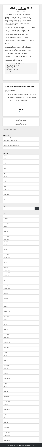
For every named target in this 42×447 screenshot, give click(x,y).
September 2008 (7, 316)
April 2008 (6, 329)
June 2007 (5, 355)
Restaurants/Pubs (7, 194)
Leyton (5, 171)
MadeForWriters (31, 445)
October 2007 (6, 344)
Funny (5, 163)
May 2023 (5, 228)
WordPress (22, 445)
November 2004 (7, 435)
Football (5, 160)
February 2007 (6, 365)
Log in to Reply (7, 101)
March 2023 (6, 234)
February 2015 (6, 252)
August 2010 (6, 295)
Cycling (5, 155)
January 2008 (6, 337)
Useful (5, 199)
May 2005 (5, 419)
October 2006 (6, 375)
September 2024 (7, 221)
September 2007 (7, 347)
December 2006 (7, 370)
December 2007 (7, 339)
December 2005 (7, 401)
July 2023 (5, 226)
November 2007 (7, 342)
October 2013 (6, 275)
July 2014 (5, 262)
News (5, 178)
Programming (6, 189)
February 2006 (6, 396)
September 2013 (7, 277)
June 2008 (5, 324)
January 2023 (6, 239)
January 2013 (6, 283)
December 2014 (7, 257)
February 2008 (6, 334)
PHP (5, 183)
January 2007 (6, 368)
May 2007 (5, 357)
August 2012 (6, 285)
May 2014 (5, 264)
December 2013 (7, 270)
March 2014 (6, 267)
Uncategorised (6, 196)
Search (4, 206)
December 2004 (7, 432)
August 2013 (6, 280)
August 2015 (6, 246)
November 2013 (7, 272)
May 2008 (5, 326)
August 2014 (6, 259)
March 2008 (6, 332)
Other (5, 181)
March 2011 (6, 293)
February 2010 (6, 298)
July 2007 (5, 352)
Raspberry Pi (6, 191)
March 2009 (6, 308)
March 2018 (6, 241)
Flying (5, 158)
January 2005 (6, 430)
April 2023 (6, 231)
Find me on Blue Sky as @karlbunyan (9, 129)
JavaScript (6, 168)
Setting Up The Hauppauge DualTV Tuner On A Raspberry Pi (14, 147)
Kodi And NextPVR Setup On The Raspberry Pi (12, 145)
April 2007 (6, 360)
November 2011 (7, 290)
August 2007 (6, 350)
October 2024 (6, 218)
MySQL (5, 176)
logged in (19, 111)
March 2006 (6, 393)
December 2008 (7, 311)
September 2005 (7, 409)
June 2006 (5, 386)
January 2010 (6, 301)
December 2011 (7, 288)
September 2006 (7, 378)
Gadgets (5, 165)
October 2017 (6, 244)
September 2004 (7, 440)
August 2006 (6, 381)
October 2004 (6, 437)
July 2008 (5, 321)
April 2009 (6, 306)
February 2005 (6, 427)
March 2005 (6, 424)
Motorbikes (6, 173)
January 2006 (6, 399)
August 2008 (6, 319)
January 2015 (6, 254)
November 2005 (7, 404)
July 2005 (5, 414)
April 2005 (6, 422)
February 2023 (6, 236)
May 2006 (5, 388)
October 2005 (6, 406)
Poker (5, 186)
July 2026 (5, 215)
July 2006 (5, 383)
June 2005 (5, 417)
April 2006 (6, 391)
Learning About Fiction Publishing (10, 142)
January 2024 (6, 223)
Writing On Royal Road (8, 137)
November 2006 (7, 373)
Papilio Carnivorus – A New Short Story (11, 140)
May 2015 (5, 249)
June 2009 (5, 303)
